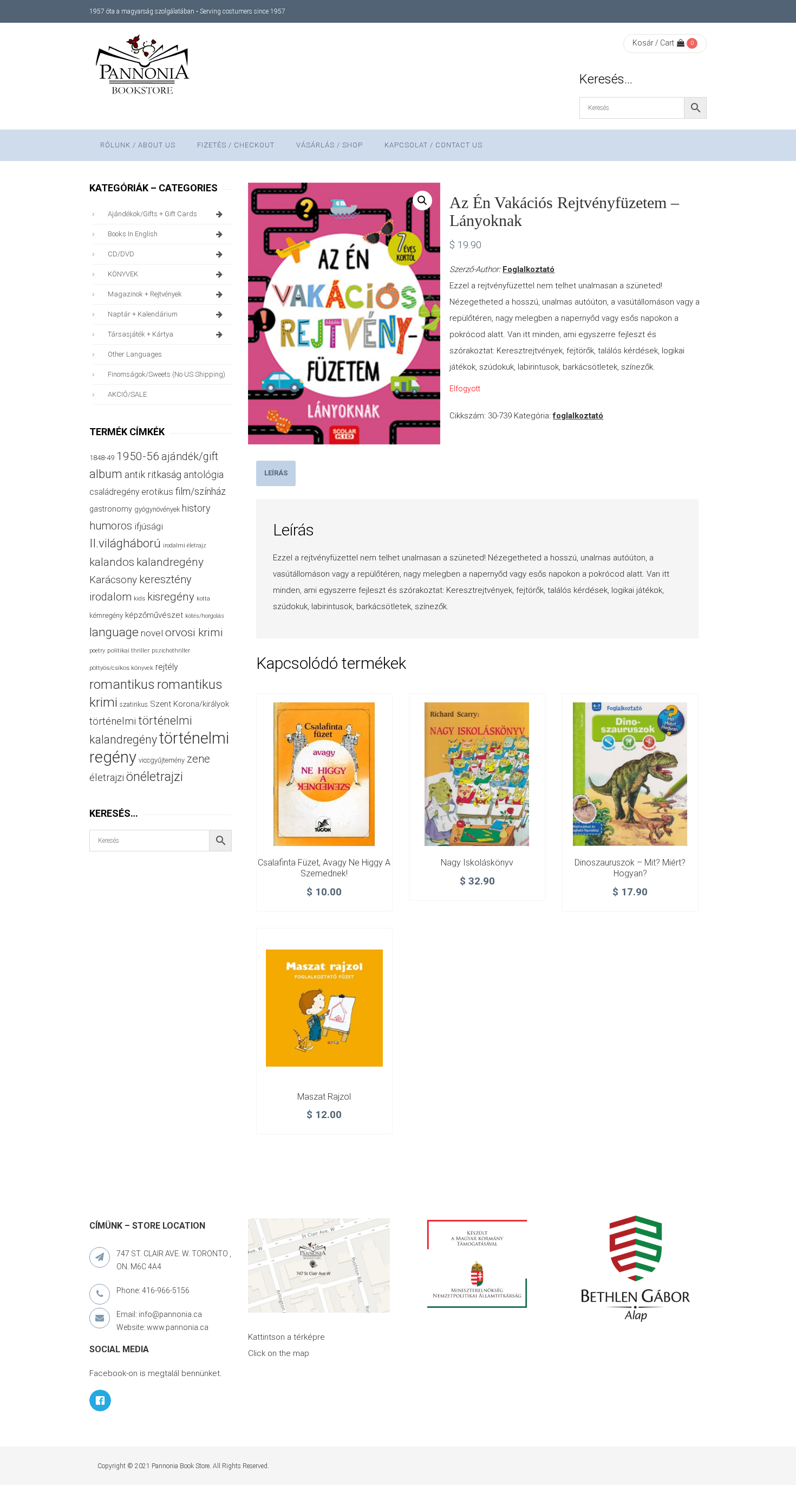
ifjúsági (148, 526)
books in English (133, 234)
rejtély (166, 667)
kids (139, 598)
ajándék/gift (189, 456)
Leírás (276, 473)
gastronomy (110, 509)
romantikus (122, 684)
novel (152, 633)
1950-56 (137, 456)
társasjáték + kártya (140, 334)
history (196, 508)
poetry (97, 650)
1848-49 (101, 458)
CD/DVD (121, 254)
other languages (135, 354)
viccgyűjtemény (162, 760)
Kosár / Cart (653, 42)
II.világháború (125, 543)
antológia (204, 474)
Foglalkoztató (528, 269)
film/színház (200, 491)
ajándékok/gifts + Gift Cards (152, 214)
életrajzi (106, 778)
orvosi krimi (194, 632)
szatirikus (134, 704)
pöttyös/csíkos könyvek (121, 668)
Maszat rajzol (324, 1097)
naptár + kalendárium (143, 314)
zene (198, 758)
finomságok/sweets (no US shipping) (166, 374)
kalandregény (170, 562)
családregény (114, 492)
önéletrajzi (154, 776)
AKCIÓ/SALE (127, 394)
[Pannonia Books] (143, 66)
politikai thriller (128, 650)
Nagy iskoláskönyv (477, 862)
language (114, 632)
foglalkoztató (578, 416)
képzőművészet (154, 615)
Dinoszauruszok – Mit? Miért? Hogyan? (630, 868)
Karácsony (113, 579)
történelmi (112, 721)
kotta (203, 598)
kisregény (170, 596)
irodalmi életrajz (184, 545)
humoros (110, 525)
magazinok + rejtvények (145, 294)
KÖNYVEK (123, 274)
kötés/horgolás (204, 615)
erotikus (157, 492)
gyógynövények (157, 509)
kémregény (106, 615)
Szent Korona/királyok (189, 704)
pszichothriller (171, 650)
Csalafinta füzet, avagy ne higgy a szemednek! (324, 868)
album (105, 474)
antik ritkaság (153, 474)
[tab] (276, 473)
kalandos (111, 562)
